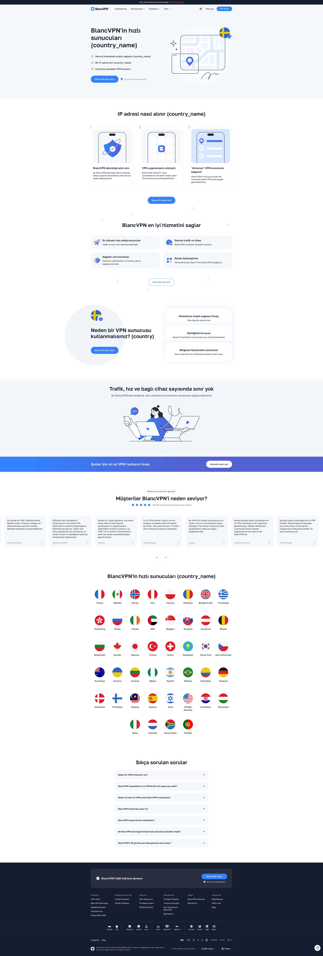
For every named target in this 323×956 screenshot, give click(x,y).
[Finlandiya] (117, 699)
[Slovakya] (188, 621)
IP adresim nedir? (146, 903)
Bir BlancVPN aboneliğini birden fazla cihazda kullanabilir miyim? (149, 831)
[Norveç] (135, 595)
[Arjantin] (170, 673)
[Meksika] (117, 595)
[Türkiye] (153, 647)
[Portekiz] (188, 725)
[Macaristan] (223, 699)
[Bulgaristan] (100, 647)
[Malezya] (135, 699)
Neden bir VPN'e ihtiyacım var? (132, 775)
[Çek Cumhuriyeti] (223, 647)
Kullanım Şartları (122, 899)
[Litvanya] (135, 673)
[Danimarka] (100, 699)
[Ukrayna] (117, 673)
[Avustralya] (100, 673)
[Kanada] (117, 647)
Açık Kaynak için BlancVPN (171, 908)
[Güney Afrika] (170, 725)
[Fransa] (100, 595)
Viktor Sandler (286, 543)
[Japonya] (135, 647)
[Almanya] (223, 673)
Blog (214, 907)
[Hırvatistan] (206, 699)
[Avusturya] (206, 621)
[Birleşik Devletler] (188, 699)
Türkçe (227, 949)
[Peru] (153, 595)
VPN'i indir (216, 903)
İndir (166, 9)
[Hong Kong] (100, 621)
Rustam (192, 543)
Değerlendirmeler (98, 907)
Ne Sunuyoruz (136, 9)
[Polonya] (170, 595)
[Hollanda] (153, 725)
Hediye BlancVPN (98, 915)
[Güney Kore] (206, 647)
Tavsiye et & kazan (171, 903)
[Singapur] (170, 621)
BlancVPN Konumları (99, 903)
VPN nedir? (95, 899)
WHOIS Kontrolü (146, 907)
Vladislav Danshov (242, 543)
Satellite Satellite (59, 543)
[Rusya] (117, 621)
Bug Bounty (168, 914)
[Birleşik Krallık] (206, 595)
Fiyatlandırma (121, 9)
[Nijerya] (153, 673)
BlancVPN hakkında (196, 899)
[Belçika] (223, 621)
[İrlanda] (135, 621)
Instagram (95, 940)
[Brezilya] (188, 673)
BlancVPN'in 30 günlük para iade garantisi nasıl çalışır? (144, 843)
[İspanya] (153, 699)
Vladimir (101, 543)
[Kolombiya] (206, 673)
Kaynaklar (153, 9)
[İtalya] (135, 725)
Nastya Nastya (149, 543)
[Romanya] (188, 595)
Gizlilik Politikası (122, 903)
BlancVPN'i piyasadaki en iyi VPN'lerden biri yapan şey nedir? (147, 786)
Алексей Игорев (14, 543)
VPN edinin (224, 9)
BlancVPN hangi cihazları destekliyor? (136, 820)
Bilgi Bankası (217, 899)
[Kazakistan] (188, 647)
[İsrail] (170, 699)
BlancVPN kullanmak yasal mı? (133, 809)
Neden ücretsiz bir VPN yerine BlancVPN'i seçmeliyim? (144, 797)
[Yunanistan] (223, 595)
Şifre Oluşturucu (146, 899)
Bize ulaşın (208, 949)
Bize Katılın (192, 903)
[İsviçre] (170, 647)
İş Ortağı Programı (171, 899)
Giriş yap (210, 9)
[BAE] (153, 621)
